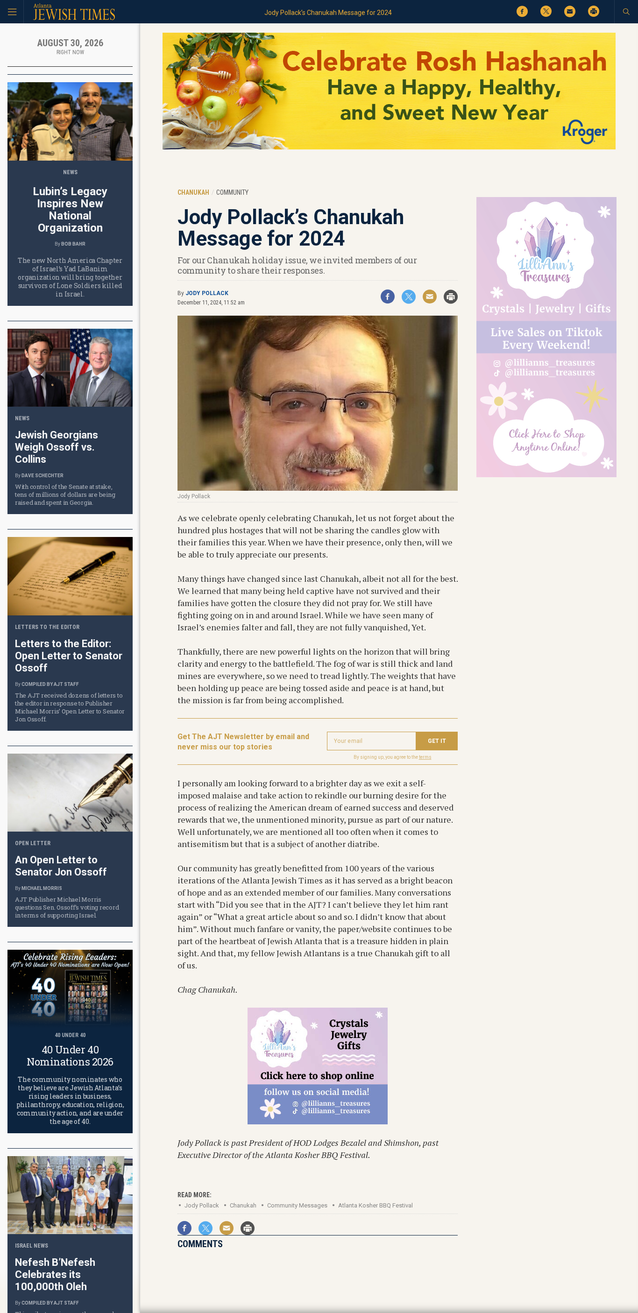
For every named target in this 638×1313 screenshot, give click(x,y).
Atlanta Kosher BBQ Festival (375, 1205)
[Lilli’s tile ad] (318, 1121)
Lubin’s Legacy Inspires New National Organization (70, 209)
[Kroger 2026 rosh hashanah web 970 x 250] (389, 148)
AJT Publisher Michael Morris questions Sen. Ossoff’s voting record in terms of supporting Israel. (67, 907)
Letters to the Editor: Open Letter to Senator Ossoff (68, 656)
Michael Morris (41, 888)
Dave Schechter (42, 475)
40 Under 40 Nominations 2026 (70, 1055)
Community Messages (297, 1205)
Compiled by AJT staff (50, 684)
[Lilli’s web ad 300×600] (546, 476)
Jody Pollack (206, 293)
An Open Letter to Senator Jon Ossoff (61, 866)
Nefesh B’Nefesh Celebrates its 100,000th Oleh (55, 1274)
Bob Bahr (73, 244)
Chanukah (243, 1205)
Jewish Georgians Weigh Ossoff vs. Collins (56, 447)
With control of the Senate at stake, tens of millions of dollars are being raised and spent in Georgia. (65, 494)
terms (425, 757)
